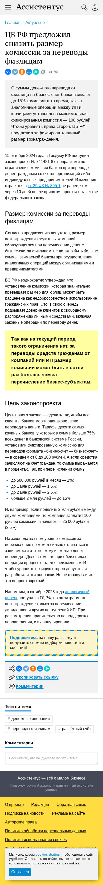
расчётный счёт (76, 729)
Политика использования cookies (36, 840)
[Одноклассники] (22, 72)
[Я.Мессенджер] (36, 72)
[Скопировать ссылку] (43, 72)
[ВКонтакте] (8, 72)
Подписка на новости (24, 813)
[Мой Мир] (29, 72)
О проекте (14, 804)
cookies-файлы (48, 854)
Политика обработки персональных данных (45, 831)
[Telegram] (15, 72)
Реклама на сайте (68, 813)
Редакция (40, 804)
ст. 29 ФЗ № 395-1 (44, 186)
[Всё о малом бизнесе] (40, 7)
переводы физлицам (31, 729)
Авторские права (21, 822)
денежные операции (31, 718)
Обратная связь (71, 804)
